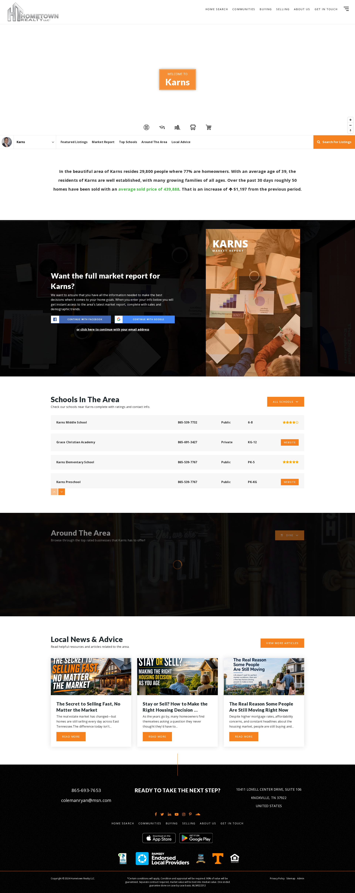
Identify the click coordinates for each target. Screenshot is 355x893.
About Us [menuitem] (302, 9)
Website (290, 442)
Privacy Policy (277, 878)
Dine (289, 535)
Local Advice (181, 142)
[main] (177, 382)
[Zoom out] (350, 125)
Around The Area (154, 142)
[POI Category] (146, 127)
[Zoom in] (350, 120)
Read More (71, 736)
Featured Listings (74, 142)
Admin (300, 878)
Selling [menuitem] (283, 9)
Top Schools (128, 142)
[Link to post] (91, 676)
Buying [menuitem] (266, 9)
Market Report (103, 142)
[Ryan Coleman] (6, 142)
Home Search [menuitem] (216, 9)
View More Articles (282, 643)
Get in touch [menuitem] (326, 9)
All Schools (283, 401)
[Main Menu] (346, 9)
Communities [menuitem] (243, 9)
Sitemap (290, 878)
